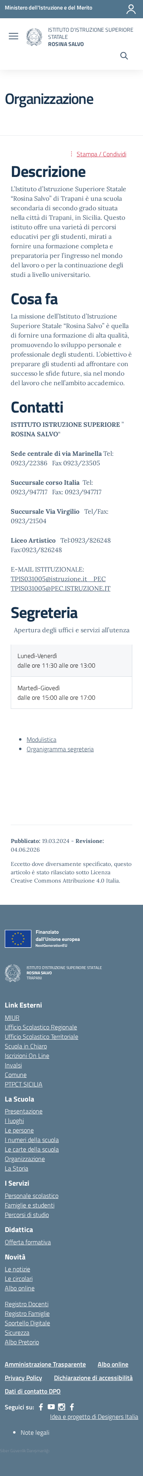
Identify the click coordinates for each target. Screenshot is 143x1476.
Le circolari (19, 1278)
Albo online (20, 1288)
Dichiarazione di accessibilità (93, 1377)
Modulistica (41, 739)
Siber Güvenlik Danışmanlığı (24, 1450)
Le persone (19, 1130)
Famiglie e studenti (29, 1205)
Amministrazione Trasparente (45, 1364)
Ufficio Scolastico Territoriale (41, 1036)
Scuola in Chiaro (26, 1046)
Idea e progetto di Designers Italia (94, 1416)
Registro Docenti (26, 1304)
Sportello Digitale (27, 1323)
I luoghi (14, 1120)
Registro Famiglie (27, 1313)
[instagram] (61, 1407)
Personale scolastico (31, 1195)
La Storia (16, 1168)
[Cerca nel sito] (124, 57)
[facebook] (40, 1407)
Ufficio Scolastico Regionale (41, 1027)
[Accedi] (131, 9)
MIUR (12, 1017)
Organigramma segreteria (60, 749)
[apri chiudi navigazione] (13, 37)
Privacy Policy (23, 1377)
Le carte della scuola (32, 1149)
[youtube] (51, 1407)
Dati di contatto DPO (33, 1391)
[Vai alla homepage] (34, 37)
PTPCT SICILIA (24, 1084)
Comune (16, 1074)
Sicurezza (17, 1332)
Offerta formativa (28, 1242)
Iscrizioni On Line (27, 1055)
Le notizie (17, 1269)
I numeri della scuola (32, 1139)
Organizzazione (25, 1158)
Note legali (35, 1432)
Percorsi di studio (27, 1214)
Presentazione (24, 1111)
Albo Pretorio (22, 1342)
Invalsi (13, 1065)
